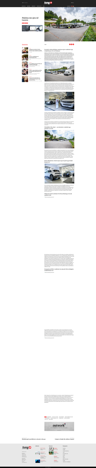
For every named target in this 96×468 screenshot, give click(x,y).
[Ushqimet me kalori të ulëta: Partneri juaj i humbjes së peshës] (25, 50)
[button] (72, 3)
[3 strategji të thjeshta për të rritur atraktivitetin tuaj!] (37, 457)
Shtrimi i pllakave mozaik (56, 453)
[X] (71, 44)
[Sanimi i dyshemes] (51, 457)
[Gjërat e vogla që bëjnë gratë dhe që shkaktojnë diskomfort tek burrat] (25, 72)
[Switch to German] (73, 6)
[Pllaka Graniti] (51, 449)
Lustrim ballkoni (56, 461)
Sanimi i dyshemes (56, 457)
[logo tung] (48, 2)
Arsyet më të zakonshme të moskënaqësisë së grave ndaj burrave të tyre (34, 78)
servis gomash (51, 419)
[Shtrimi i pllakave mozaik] (51, 453)
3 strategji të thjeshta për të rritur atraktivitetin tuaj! (43, 457)
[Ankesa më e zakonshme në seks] (37, 453)
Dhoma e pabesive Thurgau (43, 449)
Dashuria (30, 62)
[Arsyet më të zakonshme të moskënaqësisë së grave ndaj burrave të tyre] (25, 79)
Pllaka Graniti (56, 449)
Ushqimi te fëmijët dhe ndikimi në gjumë (64, 439)
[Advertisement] (59, 409)
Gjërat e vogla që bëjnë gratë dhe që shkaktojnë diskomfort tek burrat (35, 71)
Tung (30, 48)
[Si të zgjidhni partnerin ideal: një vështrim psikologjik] (25, 65)
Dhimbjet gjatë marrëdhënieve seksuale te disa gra (34, 439)
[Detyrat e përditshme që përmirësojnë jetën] (25, 57)
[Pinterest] (73, 44)
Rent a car (46, 419)
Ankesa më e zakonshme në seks (43, 453)
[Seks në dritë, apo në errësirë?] (37, 461)
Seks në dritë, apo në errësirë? (43, 461)
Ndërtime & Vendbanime (55, 448)
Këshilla (30, 55)
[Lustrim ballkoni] (51, 461)
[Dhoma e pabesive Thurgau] (37, 449)
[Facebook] (70, 44)
